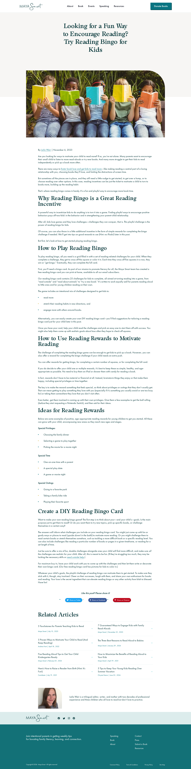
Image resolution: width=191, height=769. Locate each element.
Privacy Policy (149, 765)
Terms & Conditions (132, 765)
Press (137, 740)
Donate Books (161, 6)
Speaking (104, 6)
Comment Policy (114, 765)
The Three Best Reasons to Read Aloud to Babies (121, 643)
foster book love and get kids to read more (81, 168)
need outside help (75, 557)
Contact (138, 736)
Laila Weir (46, 149)
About (70, 6)
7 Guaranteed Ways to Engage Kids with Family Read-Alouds (121, 628)
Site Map (162, 765)
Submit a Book (141, 744)
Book (80, 6)
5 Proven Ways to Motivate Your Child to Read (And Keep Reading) (63, 643)
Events (91, 6)
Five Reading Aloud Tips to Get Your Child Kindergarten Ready (58, 657)
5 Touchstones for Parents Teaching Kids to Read (61, 628)
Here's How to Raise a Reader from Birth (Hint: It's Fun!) (61, 671)
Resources (119, 6)
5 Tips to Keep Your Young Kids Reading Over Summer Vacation (120, 671)
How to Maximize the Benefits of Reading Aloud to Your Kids (122, 657)
